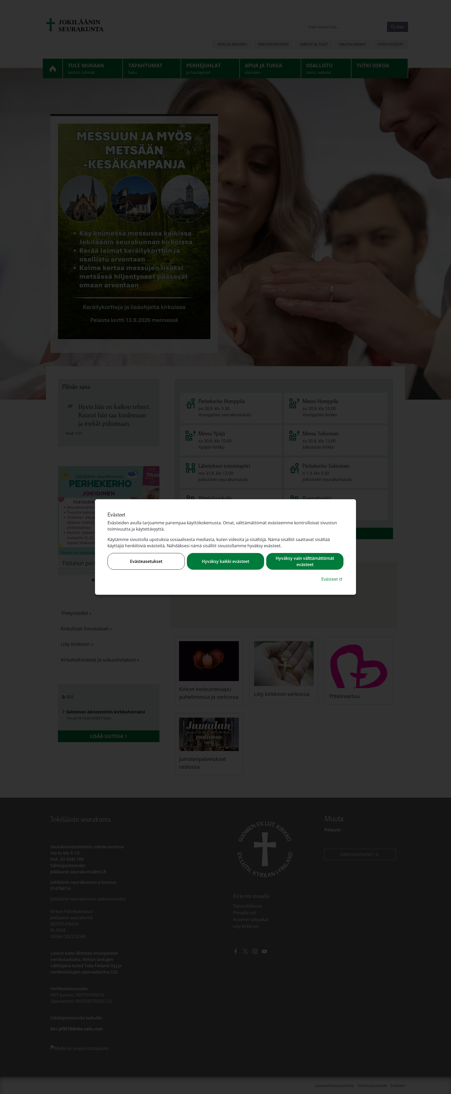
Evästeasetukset (146, 561)
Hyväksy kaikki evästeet (225, 561)
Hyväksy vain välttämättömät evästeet (305, 561)
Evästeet (332, 579)
